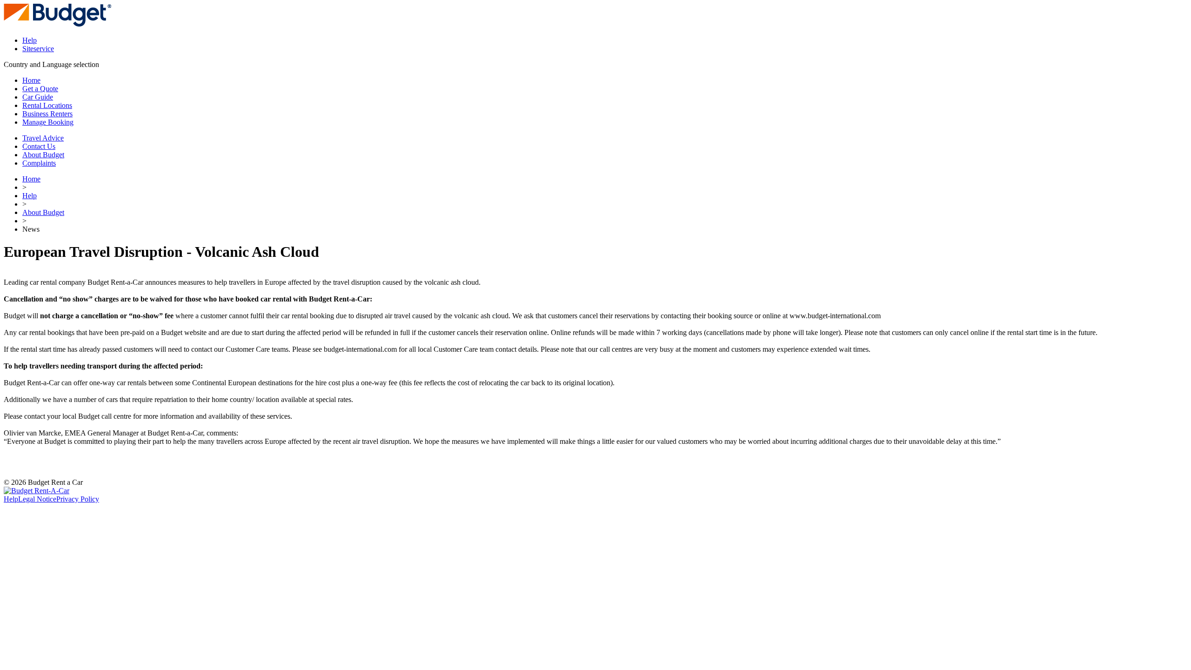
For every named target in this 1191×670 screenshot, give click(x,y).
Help (29, 40)
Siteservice (38, 49)
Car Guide (37, 97)
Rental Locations (47, 105)
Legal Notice (37, 499)
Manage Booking (48, 122)
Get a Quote (40, 89)
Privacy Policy (77, 499)
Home (31, 80)
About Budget (43, 212)
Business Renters (47, 114)
